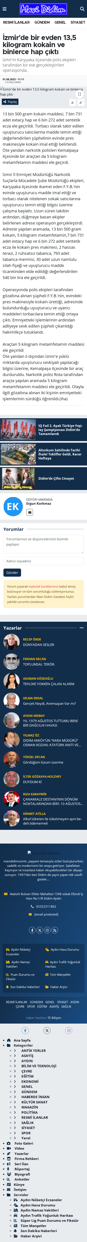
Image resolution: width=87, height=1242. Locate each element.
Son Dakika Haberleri (25, 987)
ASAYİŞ (54, 1006)
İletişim (20, 1189)
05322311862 (46, 906)
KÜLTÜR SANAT (34, 1102)
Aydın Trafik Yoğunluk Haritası (63, 964)
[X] (39, 930)
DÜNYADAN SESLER (38, 645)
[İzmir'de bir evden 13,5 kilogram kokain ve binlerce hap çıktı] (43, 92)
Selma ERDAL (33, 698)
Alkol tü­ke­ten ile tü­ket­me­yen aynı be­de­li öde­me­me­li (52, 821)
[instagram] (68, 1030)
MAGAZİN (29, 1107)
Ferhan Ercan (34, 659)
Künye (19, 1184)
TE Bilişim (54, 1018)
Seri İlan (21, 1164)
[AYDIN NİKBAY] (11, 720)
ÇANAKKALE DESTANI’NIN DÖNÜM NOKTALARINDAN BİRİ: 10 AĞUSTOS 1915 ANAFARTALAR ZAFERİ (52, 801)
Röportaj (22, 1169)
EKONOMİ (30, 1081)
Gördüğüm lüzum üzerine (43, 762)
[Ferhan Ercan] (11, 661)
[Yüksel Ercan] (11, 759)
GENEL (60, 22)
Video (19, 1148)
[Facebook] (32, 930)
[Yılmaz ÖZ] (11, 739)
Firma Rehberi (26, 1158)
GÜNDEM (42, 22)
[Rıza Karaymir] (11, 798)
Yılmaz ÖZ (31, 735)
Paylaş (12, 102)
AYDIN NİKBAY (34, 716)
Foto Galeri (23, 1143)
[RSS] (54, 930)
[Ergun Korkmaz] (13, 506)
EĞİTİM (42, 1006)
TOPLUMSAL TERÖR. (39, 664)
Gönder (12, 572)
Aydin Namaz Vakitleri (18, 964)
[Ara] (82, 8)
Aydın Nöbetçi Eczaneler (18, 951)
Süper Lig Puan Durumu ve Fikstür (50, 1220)
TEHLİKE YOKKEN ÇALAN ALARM (48, 684)
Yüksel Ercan (34, 757)
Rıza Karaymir (35, 794)
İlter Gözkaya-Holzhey (42, 776)
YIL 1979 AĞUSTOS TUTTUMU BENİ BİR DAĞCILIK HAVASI (50, 723)
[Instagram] (47, 930)
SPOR (31, 1006)
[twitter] (47, 1030)
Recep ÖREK (32, 639)
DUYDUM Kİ (32, 782)
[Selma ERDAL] (11, 700)
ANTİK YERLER (33, 1050)
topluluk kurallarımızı (44, 586)
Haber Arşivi (58, 987)
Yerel (25, 1138)
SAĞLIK (66, 1006)
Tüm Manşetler (60, 974)
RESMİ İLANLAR (16, 22)
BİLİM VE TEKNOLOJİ (38, 1066)
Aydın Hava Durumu (65, 949)
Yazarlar (21, 1153)
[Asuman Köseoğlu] (11, 680)
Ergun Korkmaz (38, 503)
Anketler (22, 1179)
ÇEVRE (20, 1006)
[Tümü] (82, 627)
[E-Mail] (29, 512)
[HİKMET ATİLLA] (11, 818)
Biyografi (22, 1174)
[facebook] (25, 1030)
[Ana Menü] (4, 8)
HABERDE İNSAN (35, 1097)
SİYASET (78, 22)
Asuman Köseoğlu (38, 678)
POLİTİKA (29, 1112)
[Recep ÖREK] (11, 641)
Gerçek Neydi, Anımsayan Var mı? (49, 703)
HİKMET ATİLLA (34, 814)
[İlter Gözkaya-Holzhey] (11, 778)
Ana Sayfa (22, 1040)
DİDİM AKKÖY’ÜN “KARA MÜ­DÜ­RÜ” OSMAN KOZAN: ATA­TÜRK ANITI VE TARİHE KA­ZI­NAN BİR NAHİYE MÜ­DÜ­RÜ (52, 742)
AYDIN (74, 1002)
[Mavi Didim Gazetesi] (43, 9)
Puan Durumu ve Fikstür (20, 976)
